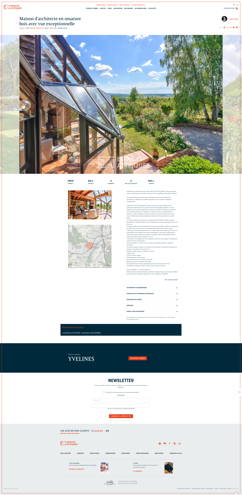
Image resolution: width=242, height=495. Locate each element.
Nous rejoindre (124, 5)
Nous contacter (65, 453)
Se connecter (137, 471)
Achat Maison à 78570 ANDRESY (91, 333)
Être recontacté (139, 5)
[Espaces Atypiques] (13, 8)
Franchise (80, 453)
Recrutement (125, 453)
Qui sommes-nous (141, 8)
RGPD (216, 488)
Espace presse (94, 453)
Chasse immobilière (142, 453)
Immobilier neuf (112, 5)
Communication (110, 453)
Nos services (118, 8)
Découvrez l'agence (137, 358)
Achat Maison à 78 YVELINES (71, 333)
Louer (110, 8)
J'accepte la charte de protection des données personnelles (122, 392)
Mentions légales (225, 488)
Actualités (152, 8)
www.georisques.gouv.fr (133, 319)
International (101, 5)
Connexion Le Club (176, 453)
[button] (90, 245)
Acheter (103, 8)
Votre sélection (230, 8)
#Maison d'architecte (37, 28)
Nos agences (128, 8)
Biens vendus (159, 453)
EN (237, 5)
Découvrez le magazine (76, 469)
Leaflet (80, 267)
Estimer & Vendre (92, 8)
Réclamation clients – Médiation (202, 488)
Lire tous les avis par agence (69, 433)
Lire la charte (121, 395)
